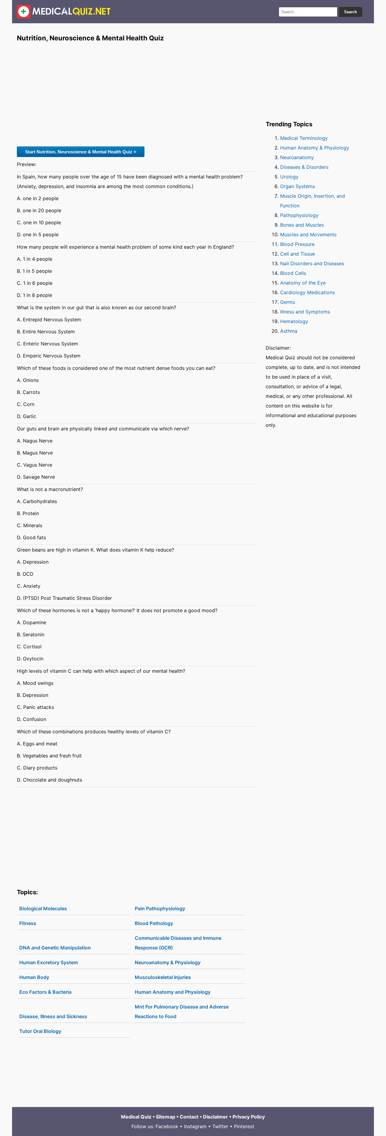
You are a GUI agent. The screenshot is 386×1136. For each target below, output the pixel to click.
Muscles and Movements (308, 234)
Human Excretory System (48, 962)
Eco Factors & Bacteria (45, 992)
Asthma (288, 331)
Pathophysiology (299, 215)
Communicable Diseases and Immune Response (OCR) (178, 943)
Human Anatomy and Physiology (172, 992)
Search (350, 12)
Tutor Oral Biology (40, 1031)
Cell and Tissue (297, 254)
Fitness (27, 923)
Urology (289, 177)
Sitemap (165, 1117)
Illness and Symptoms (305, 312)
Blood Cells (293, 273)
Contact (189, 1117)
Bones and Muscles (302, 225)
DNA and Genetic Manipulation (55, 948)
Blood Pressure (297, 244)
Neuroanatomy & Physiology (168, 962)
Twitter (220, 1126)
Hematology (294, 321)
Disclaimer (215, 1117)
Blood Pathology (154, 923)
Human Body (34, 977)
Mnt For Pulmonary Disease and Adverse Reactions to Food (182, 1011)
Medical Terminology (304, 138)
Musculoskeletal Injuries (163, 977)
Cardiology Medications (307, 292)
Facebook (167, 1126)
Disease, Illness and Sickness (53, 1016)
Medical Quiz (136, 1117)
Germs (287, 302)
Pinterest (244, 1126)
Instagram (195, 1126)
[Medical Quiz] (64, 11)
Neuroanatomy (297, 157)
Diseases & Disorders (304, 167)
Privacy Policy (249, 1117)
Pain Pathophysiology (160, 908)
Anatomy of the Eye (303, 283)
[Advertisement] (136, 94)
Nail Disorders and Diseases (312, 263)
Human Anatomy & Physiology (314, 148)
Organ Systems (297, 186)
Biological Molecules (43, 908)
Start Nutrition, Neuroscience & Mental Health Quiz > (80, 151)
